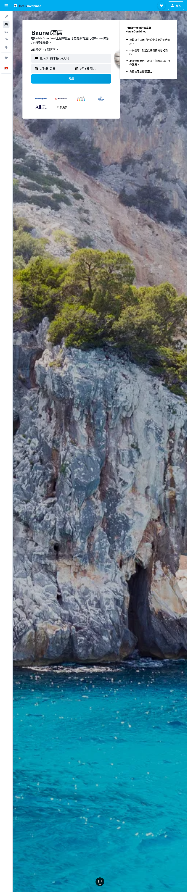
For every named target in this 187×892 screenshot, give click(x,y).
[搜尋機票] (6, 16)
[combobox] (45, 49)
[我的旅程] (6, 57)
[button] (6, 6)
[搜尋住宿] (6, 24)
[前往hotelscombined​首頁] (27, 5)
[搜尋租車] (6, 32)
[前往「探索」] (6, 47)
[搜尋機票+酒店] (6, 39)
